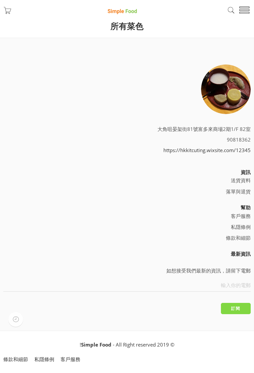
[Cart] (7, 12)
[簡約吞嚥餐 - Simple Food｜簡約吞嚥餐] (122, 10)
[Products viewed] (15, 319)
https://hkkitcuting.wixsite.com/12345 (207, 150)
